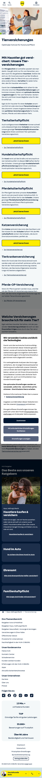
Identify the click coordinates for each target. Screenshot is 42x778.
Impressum (21, 404)
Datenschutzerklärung (15, 397)
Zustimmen (21, 421)
